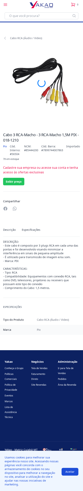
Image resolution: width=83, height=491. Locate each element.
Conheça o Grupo (14, 368)
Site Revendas (38, 384)
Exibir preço (14, 181)
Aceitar (70, 471)
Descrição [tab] (9, 230)
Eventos (9, 395)
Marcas (9, 401)
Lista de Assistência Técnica (11, 412)
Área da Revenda (67, 384)
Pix (5, 146)
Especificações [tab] (31, 230)
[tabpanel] (41, 265)
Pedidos (62, 379)
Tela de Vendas (39, 368)
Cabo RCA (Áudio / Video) (26, 38)
